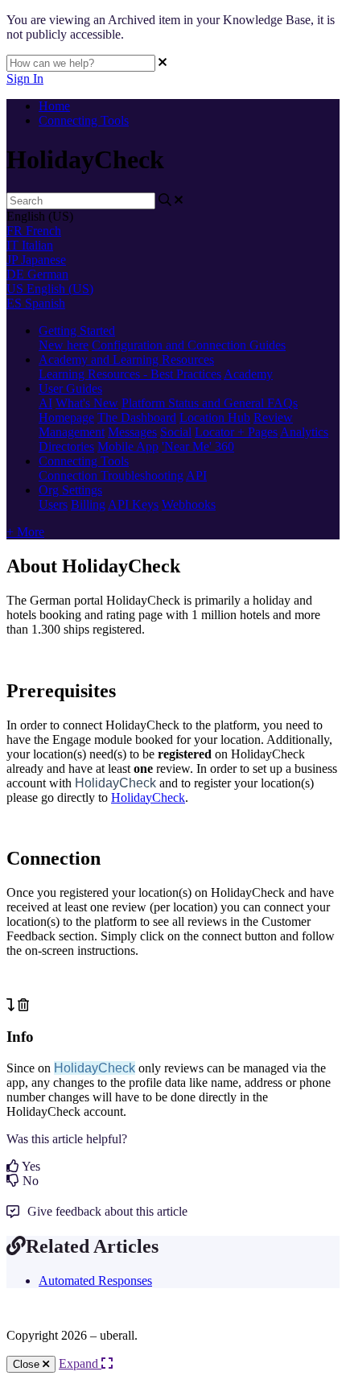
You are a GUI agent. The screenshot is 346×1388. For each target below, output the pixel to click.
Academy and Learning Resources (126, 359)
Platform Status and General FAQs (210, 403)
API (196, 475)
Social (176, 432)
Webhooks (189, 504)
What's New (87, 403)
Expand (80, 1363)
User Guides (70, 388)
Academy (248, 374)
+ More (25, 532)
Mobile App (128, 446)
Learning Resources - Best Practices (130, 374)
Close (28, 1364)
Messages (132, 432)
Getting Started (77, 330)
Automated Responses (95, 1280)
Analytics (304, 432)
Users (53, 504)
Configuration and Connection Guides (189, 345)
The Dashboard (136, 417)
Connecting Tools (84, 120)
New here (64, 345)
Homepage (66, 417)
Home (54, 106)
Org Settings (70, 490)
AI (45, 403)
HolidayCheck (148, 797)
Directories (66, 446)
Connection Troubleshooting (111, 475)
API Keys (133, 504)
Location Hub (214, 417)
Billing (88, 504)
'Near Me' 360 (198, 446)
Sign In (24, 78)
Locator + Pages (236, 432)
